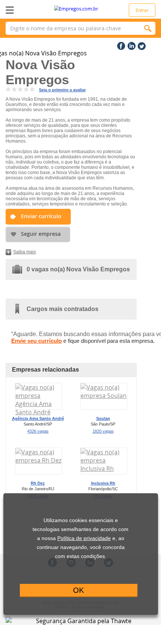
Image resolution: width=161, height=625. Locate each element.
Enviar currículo (41, 216)
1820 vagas (103, 431)
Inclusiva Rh (103, 483)
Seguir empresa (41, 233)
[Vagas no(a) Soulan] (103, 395)
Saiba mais (24, 251)
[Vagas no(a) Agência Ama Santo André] (38, 412)
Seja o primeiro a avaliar (62, 90)
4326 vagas (38, 431)
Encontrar (147, 28)
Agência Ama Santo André (38, 418)
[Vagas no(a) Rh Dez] (38, 460)
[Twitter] (140, 44)
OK (78, 590)
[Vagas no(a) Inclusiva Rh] (103, 468)
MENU (21, 10)
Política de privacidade (84, 538)
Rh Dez (38, 483)
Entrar (142, 10)
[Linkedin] (130, 44)
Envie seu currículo (36, 341)
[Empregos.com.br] (80, 9)
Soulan (103, 418)
